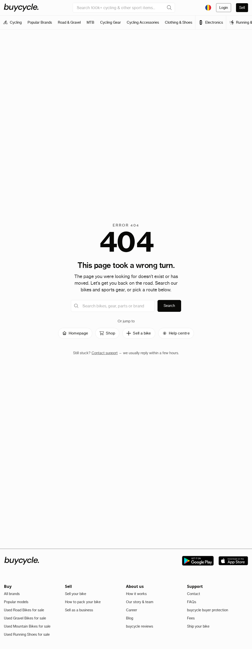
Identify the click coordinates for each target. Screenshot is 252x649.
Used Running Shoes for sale (27, 634)
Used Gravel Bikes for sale (25, 618)
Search (169, 305)
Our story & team (139, 602)
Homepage (78, 333)
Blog (129, 618)
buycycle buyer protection (207, 610)
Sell (242, 7)
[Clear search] (169, 7)
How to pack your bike (83, 602)
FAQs (191, 602)
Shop (110, 333)
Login (223, 7)
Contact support (105, 353)
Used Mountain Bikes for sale (27, 626)
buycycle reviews (139, 626)
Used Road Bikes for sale (24, 610)
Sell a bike (142, 333)
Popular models (16, 602)
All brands (12, 594)
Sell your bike (75, 594)
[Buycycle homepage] (21, 7)
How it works (136, 594)
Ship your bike (198, 626)
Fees (191, 618)
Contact (193, 594)
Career (131, 610)
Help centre (179, 333)
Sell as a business (79, 610)
